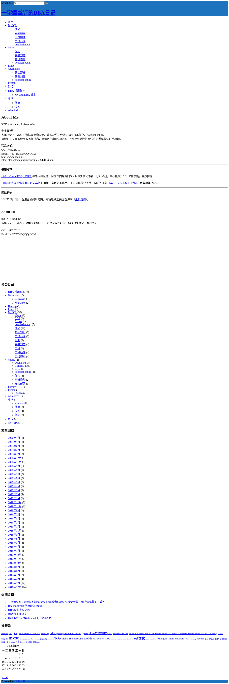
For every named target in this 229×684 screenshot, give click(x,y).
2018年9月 (14, 534)
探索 (17, 106)
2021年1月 (14, 454)
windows (19, 403)
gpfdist (51, 633)
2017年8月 (14, 566)
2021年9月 (14, 441)
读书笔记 (13, 423)
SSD (147, 639)
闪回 (30, 642)
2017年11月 (14, 558)
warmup (193, 639)
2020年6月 (14, 478)
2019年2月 (14, 522)
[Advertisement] (114, 257)
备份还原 (20, 41)
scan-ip (126, 639)
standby (153, 639)
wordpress (13, 396)
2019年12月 (14, 502)
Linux (11, 65)
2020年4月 (14, 486)
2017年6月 (14, 571)
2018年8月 (14, 538)
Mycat (18, 315)
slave (131, 639)
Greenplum (14, 68)
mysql (15, 637)
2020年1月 (14, 498)
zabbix (200, 638)
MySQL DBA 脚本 (25, 94)
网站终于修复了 (17, 614)
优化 (17, 29)
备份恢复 (20, 59)
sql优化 (139, 638)
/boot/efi (4, 634)
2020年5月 (14, 482)
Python (12, 82)
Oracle (11, 47)
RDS (17, 318)
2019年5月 (14, 514)
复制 (17, 340)
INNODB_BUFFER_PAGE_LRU (142, 634)
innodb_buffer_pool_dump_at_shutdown (171, 634)
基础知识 (20, 332)
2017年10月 (14, 562)
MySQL (12, 25)
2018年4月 (14, 546)
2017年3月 (14, 575)
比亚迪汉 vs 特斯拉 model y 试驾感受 (29, 618)
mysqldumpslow (27, 639)
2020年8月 (14, 470)
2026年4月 (14, 437)
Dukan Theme (22, 681)
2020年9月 (14, 466)
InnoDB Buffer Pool (120, 634)
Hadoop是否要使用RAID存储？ (26, 605)
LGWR (220, 634)
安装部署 (20, 33)
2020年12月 (14, 458)
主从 (206, 639)
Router (18, 321)
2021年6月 (14, 445)
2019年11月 (14, 506)
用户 (13, 642)
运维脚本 (20, 356)
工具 (17, 348)
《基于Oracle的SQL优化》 (16, 176)
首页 (10, 22)
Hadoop (12, 306)
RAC (17, 368)
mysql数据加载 (41, 639)
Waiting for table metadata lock (173, 638)
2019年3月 (14, 518)
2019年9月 (14, 510)
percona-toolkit (82, 638)
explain (44, 634)
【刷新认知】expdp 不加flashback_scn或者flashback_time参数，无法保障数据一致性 (56, 601)
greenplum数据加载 (94, 633)
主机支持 (80, 199)
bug (16, 633)
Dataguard (20, 362)
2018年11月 (14, 530)
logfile (4, 638)
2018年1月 (14, 550)
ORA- (57, 638)
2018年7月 (14, 542)
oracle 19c (67, 638)
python (100, 638)
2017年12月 (14, 554)
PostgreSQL (14, 386)
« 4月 (5, 677)
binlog (11, 634)
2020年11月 (14, 462)
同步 (217, 639)
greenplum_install (71, 633)
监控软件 (23, 642)
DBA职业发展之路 (19, 610)
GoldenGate (21, 365)
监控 (10, 86)
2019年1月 (14, 526)
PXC (94, 639)
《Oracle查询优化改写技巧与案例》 (22, 183)
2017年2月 (14, 579)
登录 (17, 642)
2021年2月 (14, 449)
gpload (59, 634)
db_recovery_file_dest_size (29, 634)
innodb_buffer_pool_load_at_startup (202, 634)
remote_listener (117, 639)
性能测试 (223, 639)
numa (50, 639)
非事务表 (36, 642)
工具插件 (20, 37)
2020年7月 (14, 474)
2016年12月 (14, 587)
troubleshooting (23, 44)
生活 (10, 98)
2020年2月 (14, 494)
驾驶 (17, 415)
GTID (109, 634)
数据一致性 (6, 642)
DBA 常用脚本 (16, 90)
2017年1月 (14, 583)
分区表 (212, 639)
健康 (17, 102)
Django (19, 393)
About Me (13, 110)
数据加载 (20, 76)
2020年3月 (14, 490)
